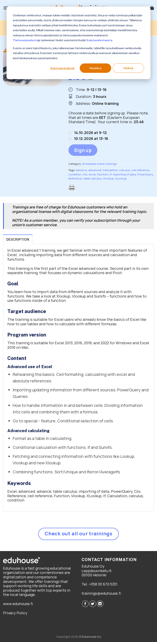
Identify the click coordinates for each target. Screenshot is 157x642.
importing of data (124, 174)
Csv (85, 174)
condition (74, 174)
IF (111, 174)
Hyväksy (95, 68)
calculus (124, 170)
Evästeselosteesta (99, 40)
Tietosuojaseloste (25, 40)
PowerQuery (145, 174)
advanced (94, 170)
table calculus (92, 178)
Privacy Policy (15, 612)
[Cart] (152, 7)
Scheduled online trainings (99, 164)
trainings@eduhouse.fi (101, 593)
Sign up (83, 150)
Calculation (110, 170)
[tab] (18, 239)
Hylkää (128, 68)
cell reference (140, 170)
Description (17, 239)
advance (81, 170)
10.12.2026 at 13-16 (91, 138)
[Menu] (5, 8)
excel (92, 174)
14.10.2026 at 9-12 (90, 132)
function (102, 174)
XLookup (121, 178)
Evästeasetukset (62, 68)
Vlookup (108, 178)
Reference (75, 178)
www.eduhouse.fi (18, 603)
